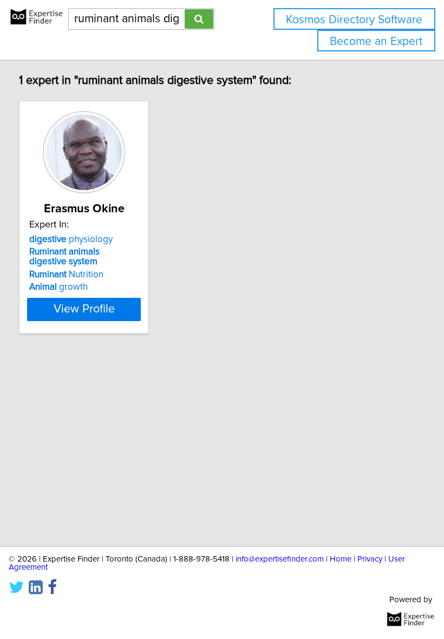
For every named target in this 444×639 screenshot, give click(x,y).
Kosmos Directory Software (354, 19)
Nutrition (66, 274)
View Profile (84, 309)
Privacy (369, 559)
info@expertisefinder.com (280, 559)
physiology (71, 239)
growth (58, 287)
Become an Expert (376, 41)
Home (340, 559)
